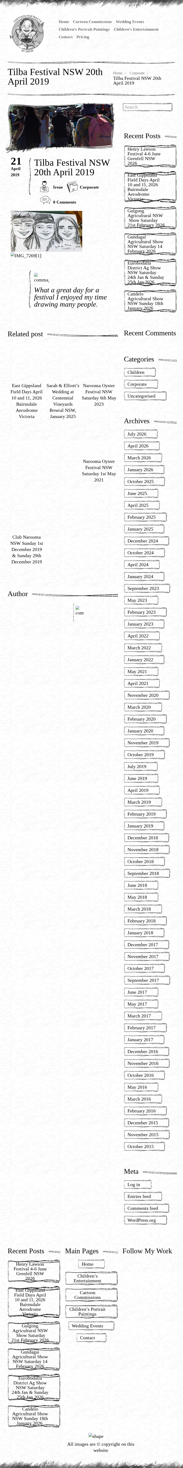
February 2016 (141, 1110)
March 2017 (139, 1015)
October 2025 (140, 481)
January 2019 (140, 825)
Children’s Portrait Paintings (84, 29)
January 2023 (140, 624)
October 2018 (140, 861)
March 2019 (139, 802)
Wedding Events (130, 21)
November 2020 (142, 695)
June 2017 (137, 992)
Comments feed (142, 1208)
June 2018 (137, 885)
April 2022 (137, 635)
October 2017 (140, 968)
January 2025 (140, 529)
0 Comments (64, 202)
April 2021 (137, 683)
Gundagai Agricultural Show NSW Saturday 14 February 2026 (145, 244)
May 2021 (137, 671)
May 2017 (137, 1004)
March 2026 (139, 457)
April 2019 (137, 790)
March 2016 (139, 1099)
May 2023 (137, 600)
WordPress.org (141, 1220)
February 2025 (141, 517)
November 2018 (142, 849)
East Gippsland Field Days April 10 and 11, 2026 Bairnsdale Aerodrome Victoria (143, 186)
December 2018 (142, 837)
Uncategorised (141, 396)
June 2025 (137, 493)
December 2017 (142, 944)
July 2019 (136, 766)
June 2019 (137, 778)
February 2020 (141, 719)
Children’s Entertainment (136, 29)
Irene (58, 187)
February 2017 (141, 1027)
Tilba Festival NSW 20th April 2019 (72, 167)
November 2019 (142, 742)
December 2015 (142, 1122)
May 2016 (137, 1087)
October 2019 (140, 754)
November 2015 (142, 1134)
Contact (66, 37)
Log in (133, 1184)
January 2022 (140, 659)
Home (64, 21)
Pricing (82, 37)
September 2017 (143, 980)
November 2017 (142, 956)
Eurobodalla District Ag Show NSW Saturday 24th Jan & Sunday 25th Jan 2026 (145, 272)
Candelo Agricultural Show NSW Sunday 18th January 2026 (145, 301)
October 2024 (140, 552)
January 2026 (140, 469)
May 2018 (137, 897)
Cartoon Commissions (92, 21)
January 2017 (140, 1039)
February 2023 (141, 612)
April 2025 (137, 505)
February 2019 (141, 814)
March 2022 (139, 647)
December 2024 (142, 540)
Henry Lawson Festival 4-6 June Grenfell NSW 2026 (144, 156)
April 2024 (137, 564)
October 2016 (140, 1075)
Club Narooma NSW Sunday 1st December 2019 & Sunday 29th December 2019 (26, 549)
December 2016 (142, 1051)
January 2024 (140, 576)
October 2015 (140, 1146)
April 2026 (137, 445)
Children (135, 372)
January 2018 (140, 932)
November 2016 (142, 1063)
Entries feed (139, 1196)
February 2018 (141, 920)
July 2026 (136, 434)
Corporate (137, 73)
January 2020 (140, 730)
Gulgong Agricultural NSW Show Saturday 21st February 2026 (146, 218)
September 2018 (143, 873)
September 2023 (143, 588)
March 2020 (139, 707)
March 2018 (139, 909)
